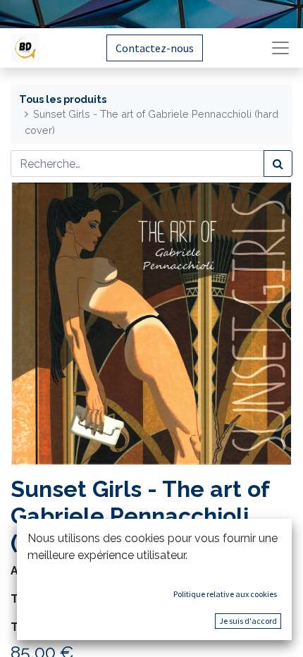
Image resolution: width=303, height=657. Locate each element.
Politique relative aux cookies (225, 594)
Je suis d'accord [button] (248, 620)
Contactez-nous (155, 48)
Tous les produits (62, 99)
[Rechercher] (278, 163)
